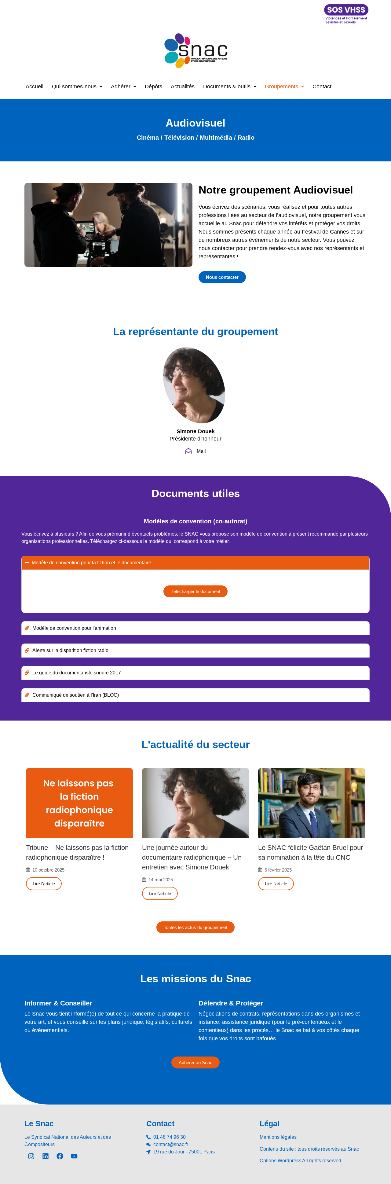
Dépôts (153, 86)
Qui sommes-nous (74, 86)
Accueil (34, 86)
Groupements (281, 86)
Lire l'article (44, 883)
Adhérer (120, 86)
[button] (77, 86)
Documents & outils (226, 86)
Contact (321, 86)
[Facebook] (60, 1156)
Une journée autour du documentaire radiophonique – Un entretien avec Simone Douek (192, 857)
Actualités (183, 86)
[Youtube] (74, 1156)
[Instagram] (31, 1156)
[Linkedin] (45, 1156)
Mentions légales (278, 1137)
